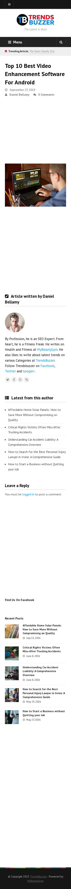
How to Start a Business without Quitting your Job (36, 466)
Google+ (29, 371)
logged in (28, 494)
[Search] (61, 42)
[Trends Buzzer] (35, 23)
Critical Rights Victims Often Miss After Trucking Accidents (34, 429)
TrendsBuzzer (45, 360)
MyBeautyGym (47, 349)
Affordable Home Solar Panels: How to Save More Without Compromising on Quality (34, 415)
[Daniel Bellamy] (26, 379)
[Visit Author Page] (15, 322)
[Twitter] (7, 379)
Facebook (47, 366)
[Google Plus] (20, 379)
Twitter (10, 371)
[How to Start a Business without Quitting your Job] (12, 717)
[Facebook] (14, 379)
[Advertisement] (35, 132)
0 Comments (46, 94)
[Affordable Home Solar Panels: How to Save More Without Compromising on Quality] (12, 631)
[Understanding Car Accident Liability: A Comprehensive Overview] (12, 673)
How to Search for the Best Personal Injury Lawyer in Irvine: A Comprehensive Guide (36, 454)
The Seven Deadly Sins (42, 51)
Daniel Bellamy (19, 94)
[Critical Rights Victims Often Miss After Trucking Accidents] (12, 653)
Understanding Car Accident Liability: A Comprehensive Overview (33, 442)
